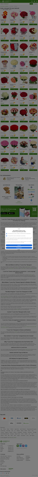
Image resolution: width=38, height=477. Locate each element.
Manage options (19, 247)
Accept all (19, 245)
